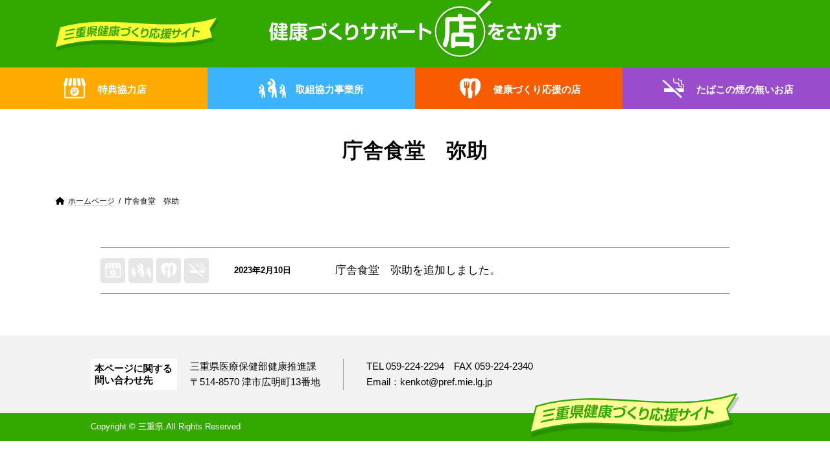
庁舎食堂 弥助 (373, 270)
